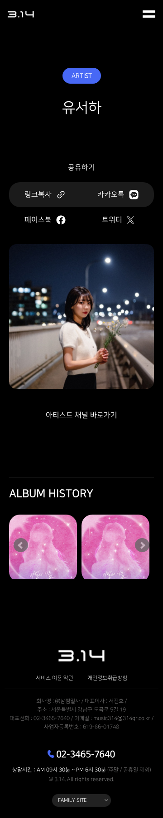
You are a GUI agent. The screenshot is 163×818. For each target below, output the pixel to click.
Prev (21, 545)
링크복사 (38, 195)
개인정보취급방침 (107, 678)
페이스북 (38, 220)
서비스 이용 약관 (54, 678)
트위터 (112, 220)
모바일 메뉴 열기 (149, 14)
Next (142, 545)
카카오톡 (111, 195)
